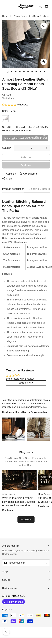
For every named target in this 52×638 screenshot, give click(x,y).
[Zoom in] (43, 62)
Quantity (6, 148)
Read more (8, 510)
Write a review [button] (26, 383)
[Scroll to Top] (47, 623)
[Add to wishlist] (43, 26)
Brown (5, 118)
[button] (46, 6)
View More (26, 519)
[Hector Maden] (26, 6)
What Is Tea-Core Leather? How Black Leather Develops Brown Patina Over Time (19, 502)
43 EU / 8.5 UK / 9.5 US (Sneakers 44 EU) (25, 138)
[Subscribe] (46, 562)
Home (5, 16)
